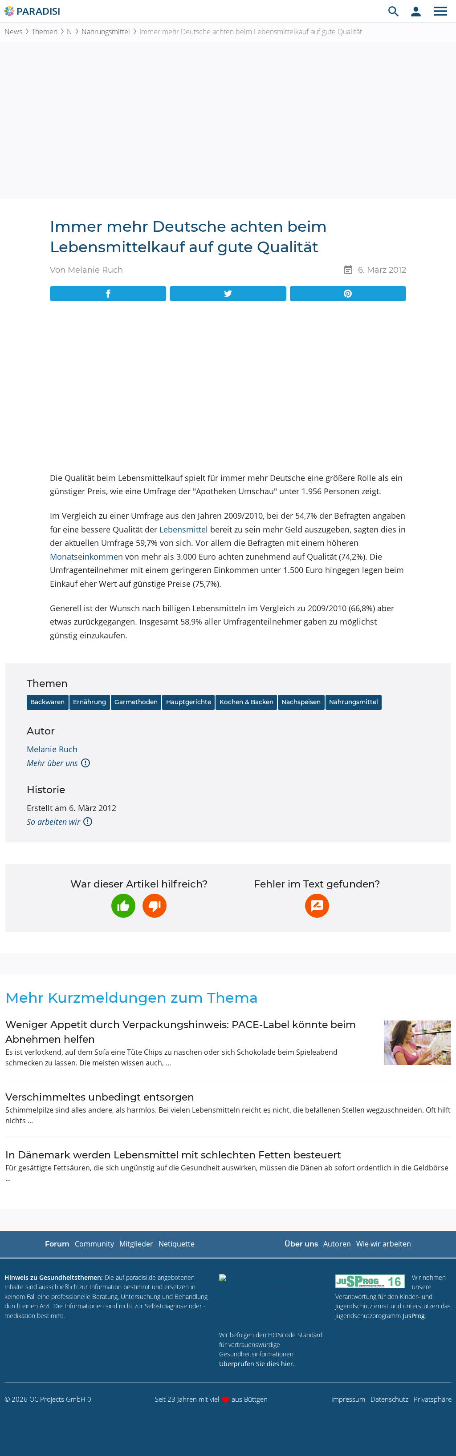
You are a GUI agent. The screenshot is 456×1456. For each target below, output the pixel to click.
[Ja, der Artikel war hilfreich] (123, 906)
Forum (57, 1244)
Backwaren (47, 702)
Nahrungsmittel (105, 31)
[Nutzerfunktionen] (416, 11)
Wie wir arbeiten (383, 1244)
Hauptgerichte (188, 702)
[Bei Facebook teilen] (108, 293)
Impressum (348, 1399)
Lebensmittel (183, 529)
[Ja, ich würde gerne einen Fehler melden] (317, 906)
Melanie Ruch (52, 749)
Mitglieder (136, 1244)
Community (94, 1244)
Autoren (337, 1244)
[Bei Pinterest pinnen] (348, 293)
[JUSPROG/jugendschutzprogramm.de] (370, 1281)
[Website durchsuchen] (394, 11)
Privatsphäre (433, 1399)
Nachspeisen (301, 702)
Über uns (301, 1244)
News (13, 31)
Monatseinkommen (86, 556)
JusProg (414, 1315)
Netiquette (177, 1244)
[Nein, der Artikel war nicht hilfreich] (154, 906)
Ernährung (89, 702)
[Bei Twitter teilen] (228, 293)
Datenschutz (389, 1399)
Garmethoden (136, 702)
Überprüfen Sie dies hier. (257, 1363)
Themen (44, 31)
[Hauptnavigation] (440, 11)
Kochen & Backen (246, 702)
